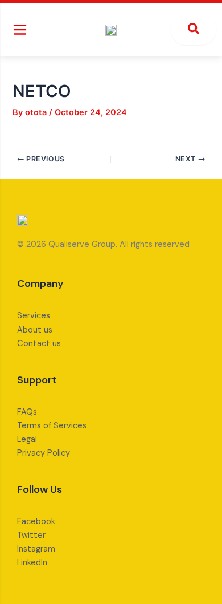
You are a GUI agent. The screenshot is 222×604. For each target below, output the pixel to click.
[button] (19, 29)
